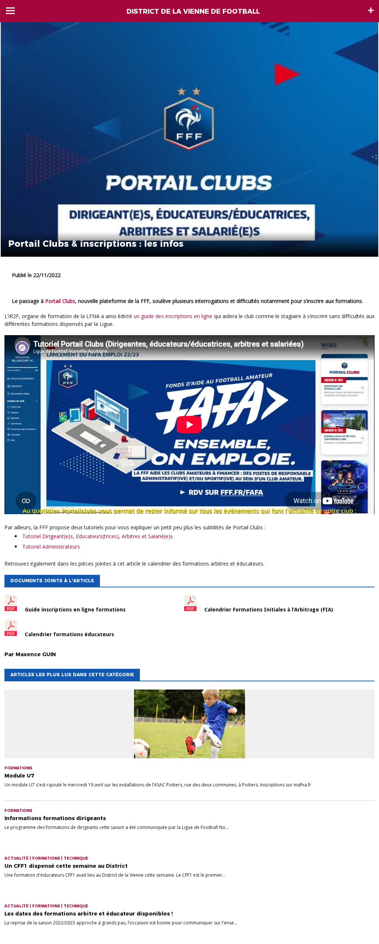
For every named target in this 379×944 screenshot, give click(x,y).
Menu (10, 11)
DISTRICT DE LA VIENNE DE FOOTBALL (193, 11)
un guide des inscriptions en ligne (173, 316)
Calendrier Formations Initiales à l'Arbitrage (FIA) (268, 609)
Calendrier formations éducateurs (69, 634)
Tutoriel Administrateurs (51, 546)
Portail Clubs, (61, 300)
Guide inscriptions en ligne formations (75, 609)
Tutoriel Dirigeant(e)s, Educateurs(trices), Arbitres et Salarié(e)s (97, 536)
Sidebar (370, 10)
